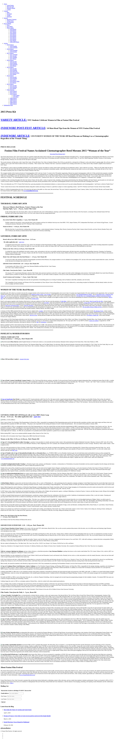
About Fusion (10, 5)
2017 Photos (13, 32)
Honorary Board (11, 8)
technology (43, 322)
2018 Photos (13, 30)
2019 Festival (10, 44)
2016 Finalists (13, 63)
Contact (9, 9)
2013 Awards (13, 85)
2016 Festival (10, 60)
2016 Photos (13, 33)
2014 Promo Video (14, 81)
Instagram (9, 16)
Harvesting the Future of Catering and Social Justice (18, 709)
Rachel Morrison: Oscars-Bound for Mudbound (16, 722)
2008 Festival (13, 99)
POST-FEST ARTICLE (23, 128)
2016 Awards (13, 61)
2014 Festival (10, 75)
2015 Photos (13, 35)
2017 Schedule (13, 54)
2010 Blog (15, 96)
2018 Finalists (13, 51)
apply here (21, 242)
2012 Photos (13, 39)
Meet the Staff (10, 6)
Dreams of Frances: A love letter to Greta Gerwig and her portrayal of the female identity (27, 716)
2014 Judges (13, 80)
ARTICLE (15, 135)
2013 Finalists (13, 87)
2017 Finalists (13, 57)
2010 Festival (13, 94)
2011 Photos (13, 40)
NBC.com (14, 450)
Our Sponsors (10, 22)
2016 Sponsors (13, 64)
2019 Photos (13, 29)
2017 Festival (10, 53)
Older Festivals (10, 89)
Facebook (9, 13)
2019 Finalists (13, 46)
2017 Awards (13, 56)
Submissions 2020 (8, 105)
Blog (8, 12)
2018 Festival (10, 49)
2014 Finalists (13, 78)
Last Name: (4, 699)
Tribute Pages (10, 20)
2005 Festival (13, 104)
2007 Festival (13, 101)
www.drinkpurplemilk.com (7, 458)
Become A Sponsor (11, 19)
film (37, 322)
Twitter (8, 15)
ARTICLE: (14, 119)
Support (6, 18)
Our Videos (10, 26)
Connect (6, 11)
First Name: (4, 696)
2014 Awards (13, 77)
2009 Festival (13, 98)
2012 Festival (13, 91)
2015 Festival (10, 67)
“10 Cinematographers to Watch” (84, 294)
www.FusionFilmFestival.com (27, 675)
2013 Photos (13, 37)
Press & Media (7, 23)
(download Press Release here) (57, 154)
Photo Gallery (10, 28)
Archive (6, 43)
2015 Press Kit (13, 71)
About (5, 4)
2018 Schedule (13, 50)
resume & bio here (24, 359)
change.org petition (93, 320)
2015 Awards (13, 68)
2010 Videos (16, 95)
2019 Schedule (13, 47)
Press (8, 25)
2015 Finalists (13, 70)
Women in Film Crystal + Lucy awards (41, 294)
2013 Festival (10, 84)
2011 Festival (13, 92)
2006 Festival (13, 102)
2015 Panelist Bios (14, 73)
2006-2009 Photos (14, 42)
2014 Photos (13, 36)
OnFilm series (35, 298)
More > (12, 683)
